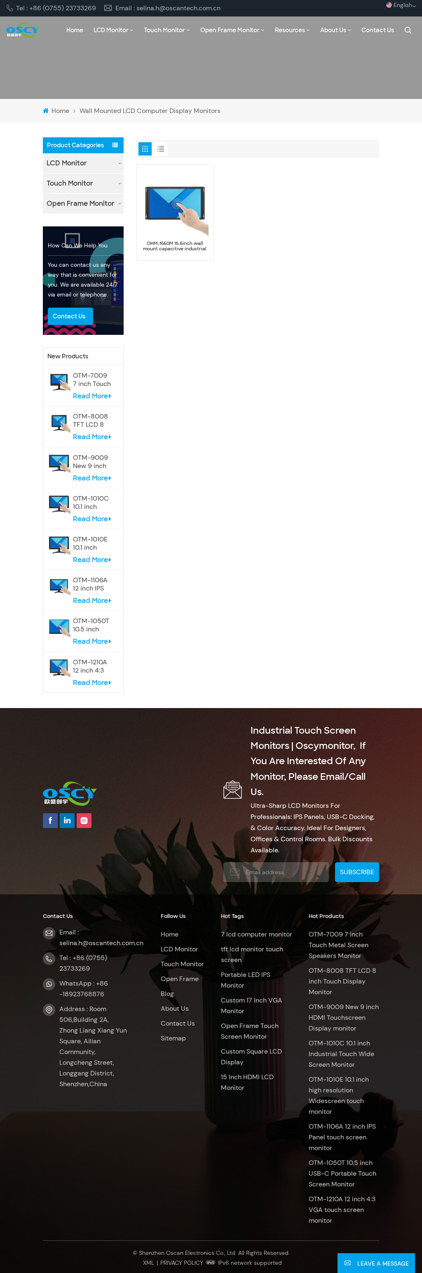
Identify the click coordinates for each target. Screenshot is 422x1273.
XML (148, 1262)
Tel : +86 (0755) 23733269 (56, 8)
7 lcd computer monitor (256, 934)
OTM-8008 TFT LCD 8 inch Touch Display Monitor (90, 420)
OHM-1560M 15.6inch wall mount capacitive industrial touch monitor (174, 246)
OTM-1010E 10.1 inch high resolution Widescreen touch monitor (91, 543)
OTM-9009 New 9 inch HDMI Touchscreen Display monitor (92, 462)
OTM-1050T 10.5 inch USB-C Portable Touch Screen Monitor (91, 625)
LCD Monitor (111, 30)
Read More (90, 396)
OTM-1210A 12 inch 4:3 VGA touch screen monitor (90, 666)
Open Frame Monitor (230, 30)
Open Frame (180, 978)
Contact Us (377, 30)
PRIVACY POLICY (181, 1262)
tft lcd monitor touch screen (252, 954)
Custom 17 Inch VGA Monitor (251, 1005)
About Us (333, 30)
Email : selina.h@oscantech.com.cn (167, 8)
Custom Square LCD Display (251, 1056)
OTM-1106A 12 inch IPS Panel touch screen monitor (90, 584)
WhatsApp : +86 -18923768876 (83, 988)
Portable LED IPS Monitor (245, 980)
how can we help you (78, 245)
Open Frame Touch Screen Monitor (250, 1031)
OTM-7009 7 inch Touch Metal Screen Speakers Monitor (92, 380)
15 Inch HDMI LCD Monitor (247, 1082)
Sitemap (173, 1038)
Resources (290, 30)
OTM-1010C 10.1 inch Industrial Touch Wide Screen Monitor (91, 502)
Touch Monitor (164, 30)
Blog (167, 993)
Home (74, 30)
